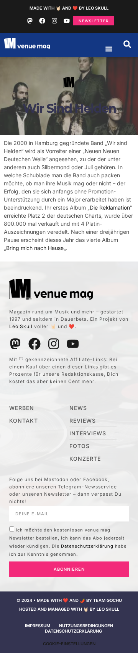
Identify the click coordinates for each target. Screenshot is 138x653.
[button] (127, 44)
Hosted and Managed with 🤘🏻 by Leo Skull (69, 609)
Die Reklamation (110, 207)
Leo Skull (21, 326)
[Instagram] (54, 21)
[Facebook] (42, 21)
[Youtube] (67, 21)
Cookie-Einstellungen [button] (69, 643)
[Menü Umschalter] (109, 49)
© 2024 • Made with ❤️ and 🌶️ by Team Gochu (69, 600)
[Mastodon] (30, 21)
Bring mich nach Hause (35, 248)
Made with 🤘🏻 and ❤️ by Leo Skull (69, 8)
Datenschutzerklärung (87, 546)
